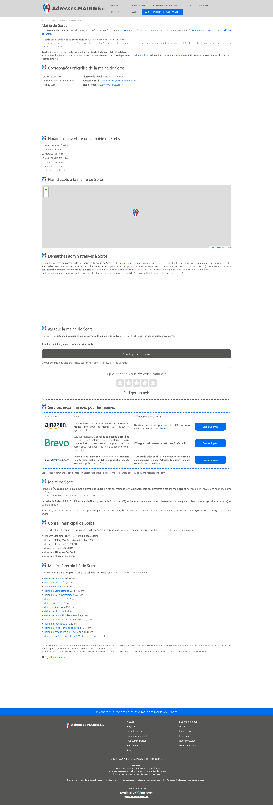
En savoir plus (210, 426)
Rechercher (117, 11)
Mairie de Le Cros (53, 582)
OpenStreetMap (224, 247)
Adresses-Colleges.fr (176, 779)
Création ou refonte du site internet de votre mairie (137, 773)
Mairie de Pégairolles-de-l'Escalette (62, 631)
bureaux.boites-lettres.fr (134, 779)
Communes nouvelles (167, 5)
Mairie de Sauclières (54, 623)
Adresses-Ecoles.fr (155, 779)
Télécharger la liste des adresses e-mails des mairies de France (136, 711)
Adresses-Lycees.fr (197, 779)
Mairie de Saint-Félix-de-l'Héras (60, 615)
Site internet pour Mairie (164, 11)
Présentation (185, 731)
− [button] (46, 194)
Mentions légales (187, 745)
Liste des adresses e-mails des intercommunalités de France (137, 770)
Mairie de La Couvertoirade (58, 594)
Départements (136, 5)
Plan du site (185, 735)
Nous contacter (187, 740)
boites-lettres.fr (113, 779)
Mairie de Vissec (52, 586)
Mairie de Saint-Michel (56, 578)
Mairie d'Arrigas (52, 611)
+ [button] (46, 189)
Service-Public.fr (171, 272)
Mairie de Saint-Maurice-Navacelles (63, 619)
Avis (134, 11)
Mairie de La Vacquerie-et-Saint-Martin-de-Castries (71, 635)
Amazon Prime (158, 428)
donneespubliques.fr (94, 779)
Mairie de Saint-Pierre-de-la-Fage (61, 627)
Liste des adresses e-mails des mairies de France (137, 767)
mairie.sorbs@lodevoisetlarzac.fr (118, 80)
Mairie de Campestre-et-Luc (58, 590)
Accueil (130, 721)
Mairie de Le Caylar (54, 598)
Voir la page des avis (136, 353)
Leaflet (212, 247)
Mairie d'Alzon (51, 603)
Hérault (128, 30)
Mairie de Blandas (53, 607)
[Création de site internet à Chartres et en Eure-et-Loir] (136, 794)
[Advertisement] (136, 111)
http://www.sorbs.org (109, 84)
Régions (115, 5)
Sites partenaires (75, 779)
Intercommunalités (201, 5)
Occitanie (149, 30)
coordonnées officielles (120, 269)
